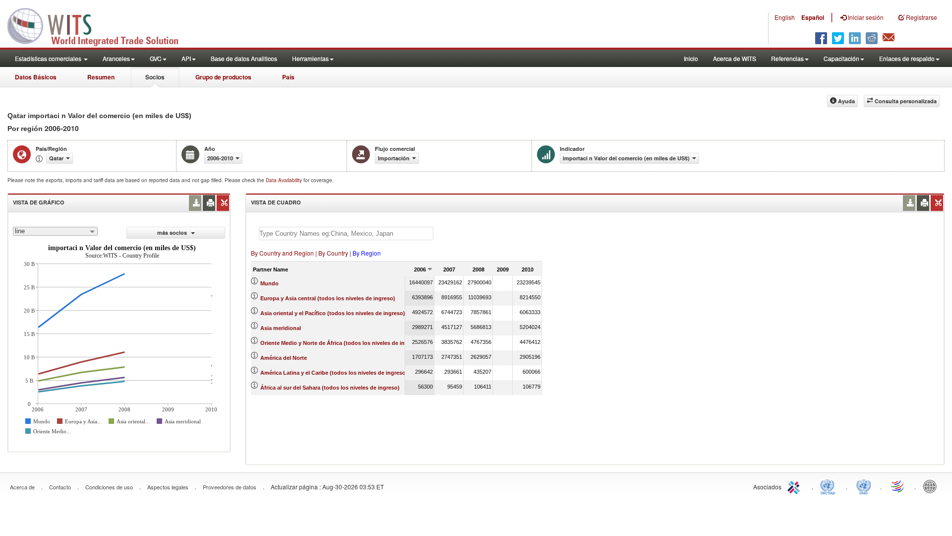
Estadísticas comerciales (49, 58)
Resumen (101, 76)
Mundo (269, 283)
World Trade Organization (898, 486)
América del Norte (283, 358)
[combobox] (55, 231)
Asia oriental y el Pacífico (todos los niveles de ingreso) (332, 313)
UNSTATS (864, 486)
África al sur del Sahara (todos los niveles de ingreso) (330, 388)
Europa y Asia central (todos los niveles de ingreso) (327, 298)
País (288, 76)
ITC (795, 486)
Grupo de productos (223, 76)
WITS (99, 25)
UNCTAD (829, 486)
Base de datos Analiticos (244, 58)
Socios (155, 76)
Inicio (691, 58)
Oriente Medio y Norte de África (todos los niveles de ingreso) (340, 343)
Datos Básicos (36, 76)
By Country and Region (282, 253)
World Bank (932, 486)
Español (812, 17)
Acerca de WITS (734, 58)
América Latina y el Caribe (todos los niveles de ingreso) (334, 373)
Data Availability (284, 180)
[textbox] (346, 233)
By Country (333, 253)
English (784, 17)
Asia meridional (280, 328)
